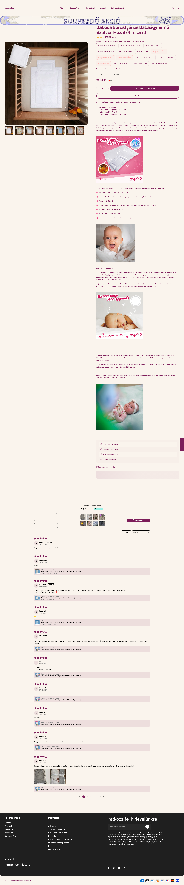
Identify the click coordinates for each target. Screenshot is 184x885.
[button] (46, 513)
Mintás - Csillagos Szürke (145, 57)
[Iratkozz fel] (147, 827)
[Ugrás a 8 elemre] (80, 130)
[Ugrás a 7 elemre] (70, 130)
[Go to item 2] (89, 517)
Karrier (51, 846)
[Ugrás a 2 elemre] (19, 130)
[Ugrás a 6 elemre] (60, 130)
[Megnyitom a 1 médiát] (46, 83)
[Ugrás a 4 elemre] (39, 130)
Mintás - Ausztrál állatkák (106, 45)
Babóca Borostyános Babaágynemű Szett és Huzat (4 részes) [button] (61, 571)
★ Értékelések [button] (182, 444)
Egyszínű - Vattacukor (121, 63)
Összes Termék (11, 826)
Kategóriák (9, 829)
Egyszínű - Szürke (159, 51)
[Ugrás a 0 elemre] (9, 130)
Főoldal (8, 823)
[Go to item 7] (95, 523)
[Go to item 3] (95, 517)
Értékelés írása (138, 520)
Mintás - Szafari (103, 63)
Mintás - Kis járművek (152, 45)
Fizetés (137, 96)
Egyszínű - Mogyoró (140, 63)
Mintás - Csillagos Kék (166, 57)
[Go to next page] (103, 796)
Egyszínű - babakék (125, 51)
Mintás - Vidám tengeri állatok (130, 45)
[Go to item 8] (102, 523)
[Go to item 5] (83, 523)
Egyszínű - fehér (142, 51)
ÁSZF (50, 823)
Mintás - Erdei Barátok (105, 57)
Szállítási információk (56, 829)
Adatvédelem (53, 826)
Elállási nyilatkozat (55, 849)
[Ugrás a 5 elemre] (50, 130)
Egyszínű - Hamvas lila (159, 63)
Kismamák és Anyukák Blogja (60, 839)
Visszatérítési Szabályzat (58, 833)
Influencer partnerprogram (58, 843)
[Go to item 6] (89, 523)
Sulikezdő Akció (11, 836)
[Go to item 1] (83, 517)
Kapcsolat (9, 833)
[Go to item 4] (102, 517)
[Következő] (82, 88)
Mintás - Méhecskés (124, 57)
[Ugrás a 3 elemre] (29, 130)
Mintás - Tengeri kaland (106, 51)
